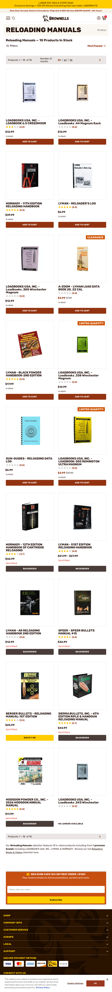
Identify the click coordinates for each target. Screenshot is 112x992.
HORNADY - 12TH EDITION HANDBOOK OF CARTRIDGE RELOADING (25, 547)
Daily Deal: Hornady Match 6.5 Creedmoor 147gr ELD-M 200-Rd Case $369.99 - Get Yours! (56, 11)
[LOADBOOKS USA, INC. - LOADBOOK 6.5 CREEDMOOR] (30, 93)
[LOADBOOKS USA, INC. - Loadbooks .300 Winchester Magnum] (30, 259)
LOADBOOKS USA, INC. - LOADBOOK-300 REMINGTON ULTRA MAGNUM (78, 461)
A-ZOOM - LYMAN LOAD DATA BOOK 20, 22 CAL (78, 288)
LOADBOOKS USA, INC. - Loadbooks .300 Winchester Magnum (26, 289)
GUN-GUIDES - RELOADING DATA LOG (29, 460)
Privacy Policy (43, 987)
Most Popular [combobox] (95, 45)
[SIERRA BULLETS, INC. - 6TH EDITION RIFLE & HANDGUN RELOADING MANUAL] (82, 686)
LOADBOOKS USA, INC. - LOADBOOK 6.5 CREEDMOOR (26, 122)
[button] (8, 18)
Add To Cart (29, 141)
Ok (95, 983)
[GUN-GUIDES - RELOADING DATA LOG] (30, 431)
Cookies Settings (75, 983)
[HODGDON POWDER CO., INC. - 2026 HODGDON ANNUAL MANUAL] (30, 772)
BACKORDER (30, 568)
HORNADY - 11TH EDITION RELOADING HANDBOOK (24, 205)
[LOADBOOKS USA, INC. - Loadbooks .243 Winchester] (82, 772)
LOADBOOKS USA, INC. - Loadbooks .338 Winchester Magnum (78, 375)
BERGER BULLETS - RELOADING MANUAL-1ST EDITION (28, 715)
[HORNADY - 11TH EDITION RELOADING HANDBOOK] (30, 176)
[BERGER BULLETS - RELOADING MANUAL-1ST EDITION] (30, 686)
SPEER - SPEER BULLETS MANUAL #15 (76, 632)
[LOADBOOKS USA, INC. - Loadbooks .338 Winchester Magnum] (82, 345)
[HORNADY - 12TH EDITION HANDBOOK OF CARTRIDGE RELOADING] (30, 517)
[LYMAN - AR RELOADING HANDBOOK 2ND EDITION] (30, 603)
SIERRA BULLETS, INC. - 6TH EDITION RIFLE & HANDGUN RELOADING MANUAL (78, 716)
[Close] (107, 979)
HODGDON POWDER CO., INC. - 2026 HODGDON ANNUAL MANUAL (27, 802)
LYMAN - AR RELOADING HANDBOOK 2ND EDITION (23, 632)
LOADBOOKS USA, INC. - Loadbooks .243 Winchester (78, 801)
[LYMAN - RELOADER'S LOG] (82, 176)
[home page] (56, 18)
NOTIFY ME (30, 738)
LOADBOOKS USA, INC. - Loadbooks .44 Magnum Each (79, 122)
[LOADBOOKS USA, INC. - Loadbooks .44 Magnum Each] (82, 93)
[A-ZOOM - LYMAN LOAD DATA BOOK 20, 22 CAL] (82, 259)
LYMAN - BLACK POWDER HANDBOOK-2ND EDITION (24, 374)
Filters (14, 45)
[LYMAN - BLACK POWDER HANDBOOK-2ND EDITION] (30, 345)
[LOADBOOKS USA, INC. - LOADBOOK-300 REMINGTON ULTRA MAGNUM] (82, 431)
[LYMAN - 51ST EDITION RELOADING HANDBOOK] (82, 517)
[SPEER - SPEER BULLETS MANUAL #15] (82, 603)
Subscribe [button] (56, 899)
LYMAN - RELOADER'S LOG (77, 203)
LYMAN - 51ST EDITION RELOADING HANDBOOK (75, 546)
